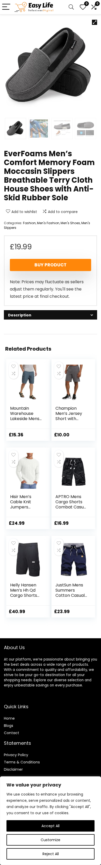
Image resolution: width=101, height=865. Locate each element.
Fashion (29, 223)
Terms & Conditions (22, 762)
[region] (50, 820)
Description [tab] (19, 315)
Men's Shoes (70, 223)
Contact (11, 732)
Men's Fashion (48, 223)
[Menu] (6, 7)
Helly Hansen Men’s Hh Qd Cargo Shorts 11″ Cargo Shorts (23, 595)
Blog (7, 725)
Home (9, 718)
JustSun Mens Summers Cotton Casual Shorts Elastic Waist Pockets (70, 595)
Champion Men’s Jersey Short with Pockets (68, 416)
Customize (50, 839)
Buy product (50, 265)
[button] (94, 22)
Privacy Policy (16, 754)
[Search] (71, 7)
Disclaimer (13, 769)
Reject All (50, 853)
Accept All (50, 825)
